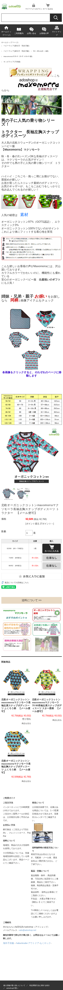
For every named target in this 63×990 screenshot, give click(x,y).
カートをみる (48, 9)
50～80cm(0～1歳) (40, 51)
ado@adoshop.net (27, 930)
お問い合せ (31, 33)
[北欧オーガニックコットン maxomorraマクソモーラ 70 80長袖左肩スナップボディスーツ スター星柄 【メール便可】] (47, 681)
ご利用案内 (19, 33)
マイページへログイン (33, 9)
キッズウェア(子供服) (12, 62)
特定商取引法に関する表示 (39, 985)
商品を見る (26, 723)
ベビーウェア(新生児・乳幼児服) (16, 46)
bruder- (25, 943)
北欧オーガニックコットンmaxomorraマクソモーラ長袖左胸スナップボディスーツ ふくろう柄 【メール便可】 (16, 767)
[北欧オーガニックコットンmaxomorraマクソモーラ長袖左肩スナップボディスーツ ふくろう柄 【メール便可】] (16, 681)
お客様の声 (44, 33)
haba (18, 943)
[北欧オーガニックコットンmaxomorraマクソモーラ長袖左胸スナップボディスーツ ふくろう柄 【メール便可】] (16, 743)
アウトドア (33, 943)
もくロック (45, 943)
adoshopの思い (12, 988)
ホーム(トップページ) (6, 33)
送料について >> (31, 600)
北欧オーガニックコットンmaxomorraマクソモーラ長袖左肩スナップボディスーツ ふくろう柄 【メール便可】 (16, 705)
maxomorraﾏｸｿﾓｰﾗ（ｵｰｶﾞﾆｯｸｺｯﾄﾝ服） (19, 56)
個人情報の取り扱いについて (14, 985)
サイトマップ (56, 33)
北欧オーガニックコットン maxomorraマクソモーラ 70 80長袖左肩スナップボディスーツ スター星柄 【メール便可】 (47, 705)
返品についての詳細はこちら (17, 583)
